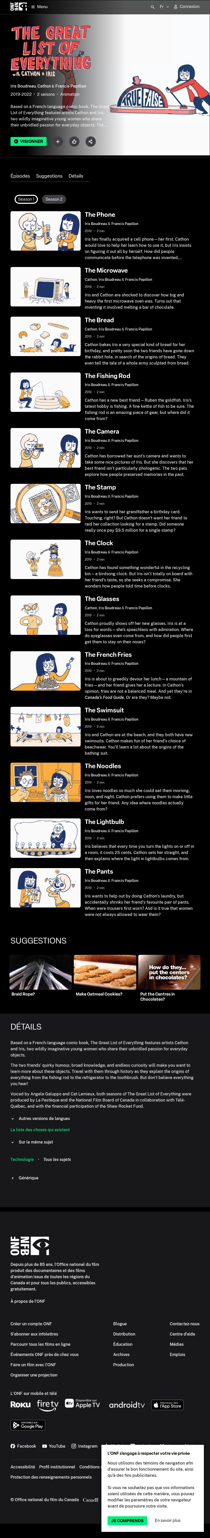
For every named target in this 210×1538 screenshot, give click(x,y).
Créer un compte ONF (31, 1323)
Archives (121, 1354)
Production (123, 1364)
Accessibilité (22, 1467)
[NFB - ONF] (18, 7)
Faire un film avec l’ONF (33, 1364)
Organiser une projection (33, 1375)
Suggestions (49, 176)
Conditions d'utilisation (101, 1467)
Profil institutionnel (57, 1467)
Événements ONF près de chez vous (44, 1354)
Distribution (124, 1334)
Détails (76, 176)
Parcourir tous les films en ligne (40, 1344)
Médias (177, 1344)
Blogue (120, 1323)
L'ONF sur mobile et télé (33, 1393)
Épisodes (20, 176)
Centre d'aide (182, 1334)
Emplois (177, 1354)
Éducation (122, 1344)
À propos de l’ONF (27, 1301)
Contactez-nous (185, 1323)
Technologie (22, 1159)
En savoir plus (168, 1520)
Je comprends (127, 1520)
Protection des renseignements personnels (51, 1477)
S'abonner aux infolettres (34, 1334)
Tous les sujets (57, 1159)
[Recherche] (153, 7)
